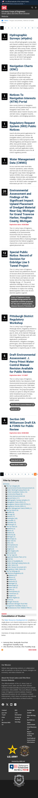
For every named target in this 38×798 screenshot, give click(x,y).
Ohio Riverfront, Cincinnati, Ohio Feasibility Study (19, 647)
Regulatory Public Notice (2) (16, 569)
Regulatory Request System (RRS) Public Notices (23, 126)
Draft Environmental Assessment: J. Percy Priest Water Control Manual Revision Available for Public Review (22, 363)
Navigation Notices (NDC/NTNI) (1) (18, 504)
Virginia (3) (10, 549)
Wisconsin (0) (11, 553)
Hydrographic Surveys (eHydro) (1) (18, 500)
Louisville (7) (11, 520)
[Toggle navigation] (34, 7)
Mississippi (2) (11, 539)
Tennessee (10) (12, 547)
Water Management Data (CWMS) (22, 161)
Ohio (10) (10, 543)
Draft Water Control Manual (21, 405)
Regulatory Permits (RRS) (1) (16, 506)
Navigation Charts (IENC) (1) (16, 502)
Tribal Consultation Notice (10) (17, 492)
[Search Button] (31, 7)
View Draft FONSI (17, 464)
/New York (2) (12, 587)
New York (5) (11, 541)
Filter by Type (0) (11, 555)
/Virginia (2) (12, 595)
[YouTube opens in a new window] (11, 704)
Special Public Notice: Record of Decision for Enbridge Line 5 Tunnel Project (21, 258)
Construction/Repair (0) (14, 494)
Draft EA (14, 409)
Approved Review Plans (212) (16, 557)
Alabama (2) (11, 528)
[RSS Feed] (2, 650)
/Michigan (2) (12, 583)
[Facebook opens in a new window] (3, 704)
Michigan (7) (11, 537)
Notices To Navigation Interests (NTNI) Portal (23, 98)
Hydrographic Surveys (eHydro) (21, 36)
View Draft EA (16, 460)
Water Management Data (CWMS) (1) (19, 508)
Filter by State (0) (11, 526)
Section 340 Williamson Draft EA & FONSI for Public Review (23, 424)
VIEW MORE (32, 650)
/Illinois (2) (11, 577)
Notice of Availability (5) (15, 561)
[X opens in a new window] (7, 704)
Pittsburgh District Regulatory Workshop (21, 319)
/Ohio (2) (11, 589)
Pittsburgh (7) (11, 524)
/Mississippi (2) (13, 585)
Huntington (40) (12, 518)
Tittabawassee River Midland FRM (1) (19, 608)
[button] (17, 4)
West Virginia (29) (13, 551)
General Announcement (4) (16, 496)
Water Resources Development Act (16, 620)
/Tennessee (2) (13, 593)
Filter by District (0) (12, 510)
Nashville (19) (11, 522)
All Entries (6, 484)
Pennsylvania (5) (12, 545)
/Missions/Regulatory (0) (15, 573)
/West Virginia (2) (13, 598)
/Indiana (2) (12, 579)
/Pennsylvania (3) (14, 591)
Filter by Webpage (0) (13, 571)
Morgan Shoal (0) (13, 602)
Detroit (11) (11, 516)
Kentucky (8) (11, 535)
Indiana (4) (10, 533)
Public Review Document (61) (16, 567)
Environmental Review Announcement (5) (20, 488)
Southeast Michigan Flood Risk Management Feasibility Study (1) (16, 605)
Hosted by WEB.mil (18, 761)
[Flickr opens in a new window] (15, 704)
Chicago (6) (11, 514)
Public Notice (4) (12, 565)
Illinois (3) (10, 531)
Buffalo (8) (10, 512)
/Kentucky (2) (12, 581)
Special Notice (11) (13, 498)
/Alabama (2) (12, 575)
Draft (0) (10, 559)
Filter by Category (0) (13, 486)
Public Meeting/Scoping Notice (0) (18, 490)
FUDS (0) (10, 600)
